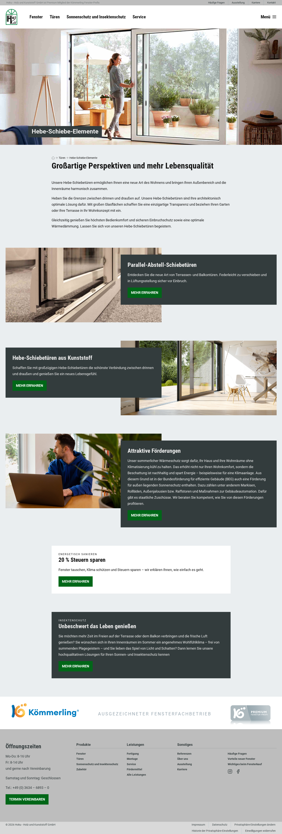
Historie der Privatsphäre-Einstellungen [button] (215, 830)
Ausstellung (238, 2)
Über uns (182, 759)
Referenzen (184, 753)
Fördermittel (134, 769)
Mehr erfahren (144, 293)
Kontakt (271, 2)
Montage (132, 759)
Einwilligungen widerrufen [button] (260, 830)
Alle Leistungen (136, 774)
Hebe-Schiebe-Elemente (83, 157)
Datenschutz (219, 824)
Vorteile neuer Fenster (241, 759)
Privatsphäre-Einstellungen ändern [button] (254, 824)
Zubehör (81, 769)
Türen (62, 157)
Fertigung (133, 753)
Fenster (81, 753)
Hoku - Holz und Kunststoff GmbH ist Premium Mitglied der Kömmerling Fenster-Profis (53, 2)
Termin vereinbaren (27, 799)
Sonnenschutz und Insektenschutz (97, 764)
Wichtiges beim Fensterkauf (245, 764)
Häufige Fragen (216, 2)
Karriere (256, 2)
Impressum (198, 824)
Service (131, 764)
